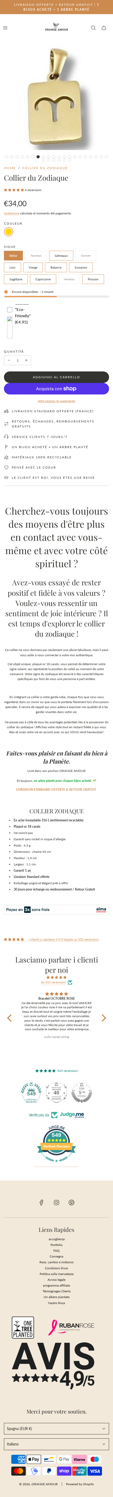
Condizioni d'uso (56, 1268)
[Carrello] (104, 28)
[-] (9, 360)
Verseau (69, 279)
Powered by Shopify (80, 1484)
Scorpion (81, 267)
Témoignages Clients (57, 1291)
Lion (12, 267)
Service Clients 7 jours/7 (40, 437)
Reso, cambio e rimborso (56, 1262)
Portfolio (56, 1245)
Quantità (14, 351)
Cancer (86, 256)
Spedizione (11, 213)
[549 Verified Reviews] (56, 1165)
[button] (6, 156)
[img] (57, 977)
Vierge (33, 267)
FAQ (56, 1251)
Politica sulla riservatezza (57, 1274)
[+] (26, 360)
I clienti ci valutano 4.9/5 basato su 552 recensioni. (64, 939)
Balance (55, 267)
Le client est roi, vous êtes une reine (53, 478)
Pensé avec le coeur (34, 467)
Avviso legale (56, 1280)
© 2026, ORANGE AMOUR (38, 1484)
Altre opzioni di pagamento (56, 401)
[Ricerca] (93, 28)
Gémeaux (61, 256)
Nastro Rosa (56, 1303)
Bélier (13, 256)
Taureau (36, 256)
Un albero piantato (57, 1297)
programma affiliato (56, 1285)
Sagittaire (15, 279)
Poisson (93, 279)
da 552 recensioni (53, 982)
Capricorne (43, 279)
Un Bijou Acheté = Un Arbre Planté (50, 447)
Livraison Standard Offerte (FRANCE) (53, 411)
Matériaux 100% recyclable (42, 457)
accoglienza (57, 1239)
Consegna (56, 1256)
